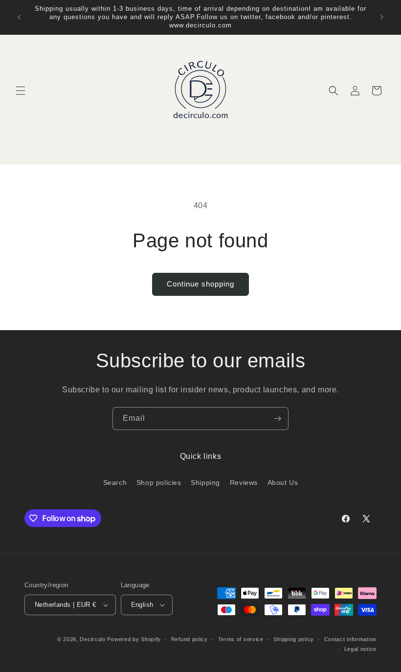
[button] (20, 90)
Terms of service (241, 639)
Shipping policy (293, 639)
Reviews (244, 482)
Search (115, 482)
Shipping (205, 482)
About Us (282, 482)
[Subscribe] (277, 418)
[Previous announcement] (19, 17)
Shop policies (158, 482)
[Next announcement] (382, 17)
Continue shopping (200, 284)
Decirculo (92, 639)
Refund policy (189, 639)
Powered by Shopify (134, 639)
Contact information (350, 639)
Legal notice (360, 649)
